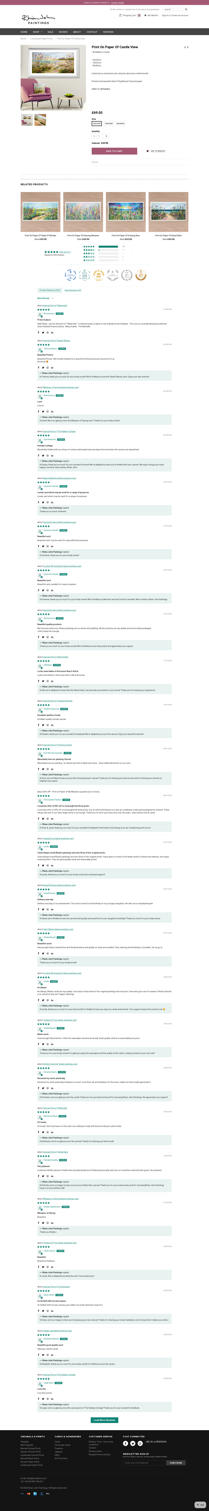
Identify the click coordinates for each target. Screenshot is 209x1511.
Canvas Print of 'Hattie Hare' (55, 1152)
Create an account (179, 15)
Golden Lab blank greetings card (57, 1331)
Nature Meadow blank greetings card (59, 478)
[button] (89, 247)
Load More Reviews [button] (104, 1420)
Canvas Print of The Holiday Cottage (59, 431)
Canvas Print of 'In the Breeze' (56, 1287)
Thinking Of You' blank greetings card (59, 1020)
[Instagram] (140, 1443)
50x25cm (97, 123)
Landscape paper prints (42, 38)
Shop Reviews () (73, 290)
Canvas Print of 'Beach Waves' (56, 340)
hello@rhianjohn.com (36, 1478)
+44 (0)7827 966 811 (34, 1481)
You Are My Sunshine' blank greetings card (62, 566)
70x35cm (109, 123)
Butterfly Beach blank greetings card (59, 885)
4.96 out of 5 (65, 252)
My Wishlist (153, 15)
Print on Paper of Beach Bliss (168, 235)
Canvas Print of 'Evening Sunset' (57, 745)
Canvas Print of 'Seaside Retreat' (58, 701)
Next (187, 47)
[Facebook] (125, 1443)
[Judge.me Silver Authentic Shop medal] (112, 275)
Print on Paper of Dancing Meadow (83, 235)
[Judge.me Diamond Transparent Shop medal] (70, 275)
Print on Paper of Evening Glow (126, 235)
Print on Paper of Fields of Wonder (40, 235)
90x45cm (120, 123)
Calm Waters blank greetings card (58, 929)
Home (23, 38)
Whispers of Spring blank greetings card (61, 387)
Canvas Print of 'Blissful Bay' (56, 657)
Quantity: (96, 131)
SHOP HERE (117, 3)
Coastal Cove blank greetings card (58, 838)
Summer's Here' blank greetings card (59, 522)
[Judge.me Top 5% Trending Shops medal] (127, 275)
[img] (58, 252)
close (187, 2)
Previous (185, 47)
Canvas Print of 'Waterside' (55, 305)
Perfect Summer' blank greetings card (60, 1064)
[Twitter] (132, 1443)
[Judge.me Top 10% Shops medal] (141, 275)
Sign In (165, 15)
